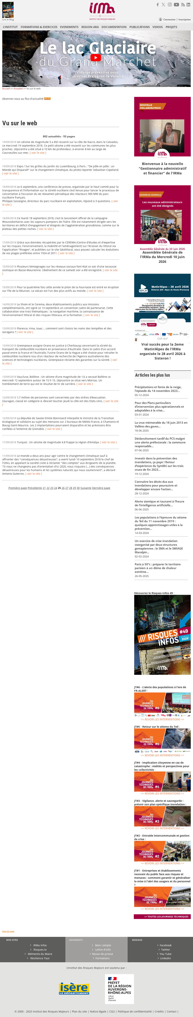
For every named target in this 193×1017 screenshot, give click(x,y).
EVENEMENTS (69, 27)
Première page (17, 488)
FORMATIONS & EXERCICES (39, 27)
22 (48, 488)
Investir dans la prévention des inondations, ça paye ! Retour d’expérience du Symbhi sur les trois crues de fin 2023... (159, 463)
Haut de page (8, 931)
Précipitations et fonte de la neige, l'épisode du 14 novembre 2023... (158, 389)
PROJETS (171, 27)
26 (63, 488)
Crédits (159, 1011)
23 (51, 488)
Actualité (18, 88)
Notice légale (98, 1011)
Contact (172, 1011)
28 (70, 488)
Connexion (169, 19)
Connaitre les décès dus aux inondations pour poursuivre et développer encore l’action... (156, 485)
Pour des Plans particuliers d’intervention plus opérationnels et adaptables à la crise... (159, 406)
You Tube (166, 954)
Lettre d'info (103, 949)
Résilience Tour (40, 958)
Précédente (35, 488)
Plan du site (79, 1011)
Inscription (184, 19)
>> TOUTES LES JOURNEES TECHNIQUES (166, 916)
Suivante (85, 488)
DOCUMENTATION (114, 27)
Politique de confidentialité (135, 1011)
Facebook (166, 945)
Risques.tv (40, 949)
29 (74, 488)
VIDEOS (157, 27)
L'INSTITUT (10, 27)
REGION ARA (90, 27)
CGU (112, 1011)
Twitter (165, 949)
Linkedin (165, 958)
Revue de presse (102, 954)
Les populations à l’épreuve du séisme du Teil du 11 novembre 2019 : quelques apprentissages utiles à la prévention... (161, 523)
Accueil (6, 88)
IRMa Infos (40, 945)
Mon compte (102, 945)
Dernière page (101, 488)
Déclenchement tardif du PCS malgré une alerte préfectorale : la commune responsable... (160, 442)
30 (78, 488)
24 (55, 488)
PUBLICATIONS (139, 27)
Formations (103, 958)
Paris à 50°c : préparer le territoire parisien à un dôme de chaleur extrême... (158, 568)
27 (66, 488)
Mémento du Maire (39, 954)
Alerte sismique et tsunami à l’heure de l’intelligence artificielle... (159, 503)
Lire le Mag (8, 19)
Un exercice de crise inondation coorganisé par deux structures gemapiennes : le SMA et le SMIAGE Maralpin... (159, 546)
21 (44, 488)
